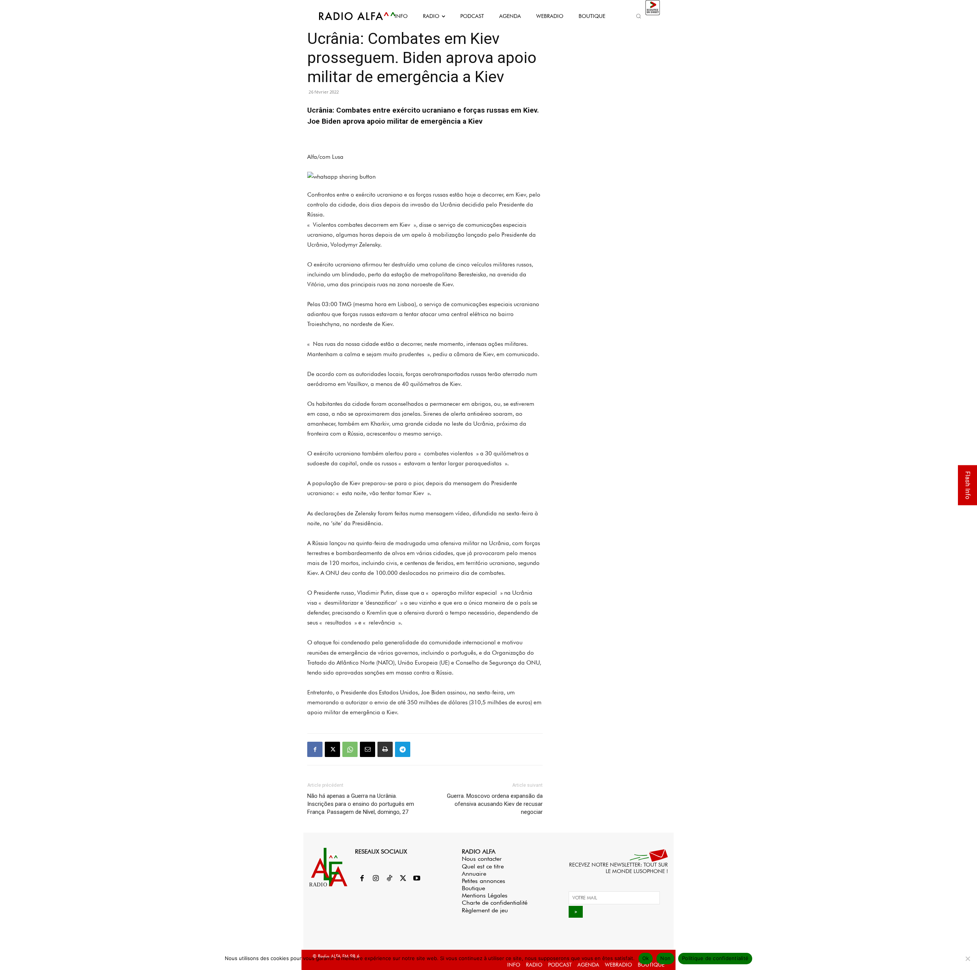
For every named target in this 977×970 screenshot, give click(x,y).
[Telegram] (402, 749)
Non (665, 958)
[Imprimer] (385, 749)
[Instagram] (375, 879)
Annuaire (474, 873)
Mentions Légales (485, 895)
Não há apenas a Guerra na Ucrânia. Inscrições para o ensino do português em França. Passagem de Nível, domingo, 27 (360, 803)
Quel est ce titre (483, 866)
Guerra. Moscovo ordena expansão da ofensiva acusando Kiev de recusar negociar (495, 803)
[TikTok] (389, 879)
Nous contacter (482, 858)
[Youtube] (417, 879)
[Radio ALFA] (348, 16)
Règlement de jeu (485, 910)
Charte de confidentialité (494, 902)
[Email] (367, 749)
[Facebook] (314, 749)
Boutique (473, 888)
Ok (645, 958)
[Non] (967, 958)
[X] (332, 749)
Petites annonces (483, 880)
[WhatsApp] (350, 749)
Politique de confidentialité (715, 958)
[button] (638, 16)
